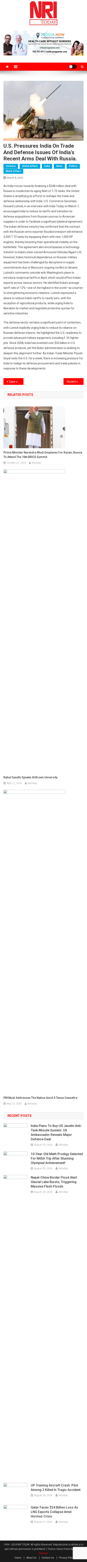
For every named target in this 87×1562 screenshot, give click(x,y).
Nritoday (36, 462)
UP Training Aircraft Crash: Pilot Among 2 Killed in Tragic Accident (56, 1487)
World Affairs (13, 171)
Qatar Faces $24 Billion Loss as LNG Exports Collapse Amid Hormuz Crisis (54, 1511)
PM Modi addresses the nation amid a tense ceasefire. (40, 1097)
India (47, 166)
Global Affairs (30, 166)
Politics (73, 166)
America (11, 166)
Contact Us (47, 1557)
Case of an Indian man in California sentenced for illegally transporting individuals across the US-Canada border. (16, 381)
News (59, 166)
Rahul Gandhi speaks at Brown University (30, 777)
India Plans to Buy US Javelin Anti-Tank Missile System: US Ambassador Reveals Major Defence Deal (56, 1132)
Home (18, 1557)
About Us (31, 1557)
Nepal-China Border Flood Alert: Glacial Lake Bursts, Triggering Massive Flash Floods (54, 1182)
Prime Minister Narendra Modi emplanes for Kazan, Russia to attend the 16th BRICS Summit (42, 455)
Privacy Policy (66, 1557)
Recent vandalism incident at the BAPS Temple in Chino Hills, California (75, 381)
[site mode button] (73, 67)
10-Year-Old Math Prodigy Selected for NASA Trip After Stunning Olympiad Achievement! (57, 1158)
